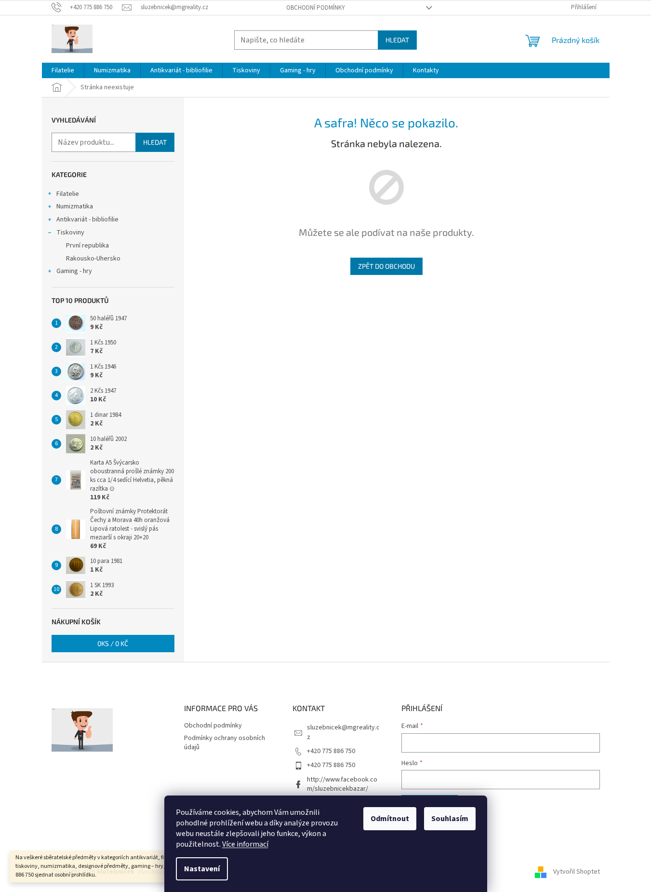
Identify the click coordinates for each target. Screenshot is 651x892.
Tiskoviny (70, 232)
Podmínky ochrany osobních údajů (224, 742)
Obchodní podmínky (315, 7)
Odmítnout (390, 818)
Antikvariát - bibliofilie (87, 219)
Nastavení (202, 869)
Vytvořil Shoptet (576, 872)
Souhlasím (449, 818)
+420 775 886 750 (331, 751)
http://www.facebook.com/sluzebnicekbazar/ (342, 784)
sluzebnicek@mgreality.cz (343, 732)
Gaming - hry (74, 271)
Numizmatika (74, 206)
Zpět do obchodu (386, 266)
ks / (112, 643)
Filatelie (67, 194)
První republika (87, 245)
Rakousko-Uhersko (93, 258)
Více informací (245, 844)
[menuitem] (63, 70)
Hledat (397, 40)
